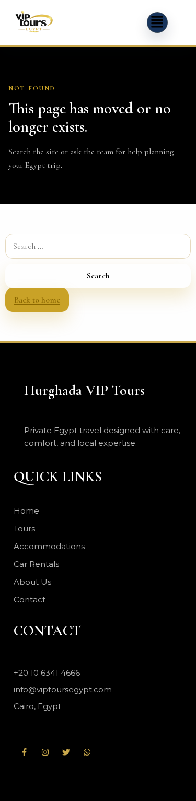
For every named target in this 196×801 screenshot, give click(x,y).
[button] (157, 22)
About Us (32, 582)
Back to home (37, 300)
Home (26, 511)
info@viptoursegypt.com (63, 689)
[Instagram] (44, 751)
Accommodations (49, 546)
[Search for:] (98, 246)
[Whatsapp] (86, 751)
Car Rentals (36, 564)
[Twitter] (65, 751)
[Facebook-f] (24, 751)
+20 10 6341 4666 (47, 673)
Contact (29, 600)
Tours (24, 528)
